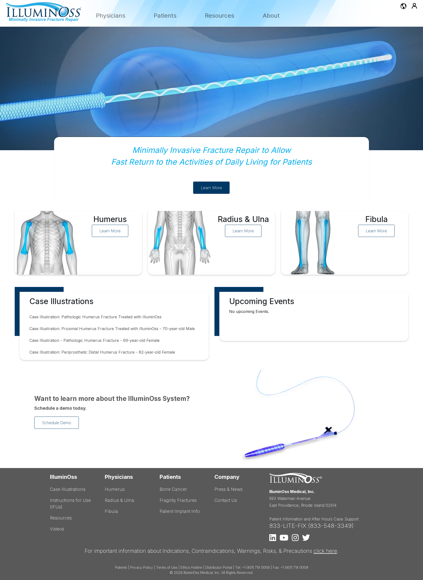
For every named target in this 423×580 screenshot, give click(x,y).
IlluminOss (63, 477)
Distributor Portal (218, 567)
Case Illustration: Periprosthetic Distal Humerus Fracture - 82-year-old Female (102, 352)
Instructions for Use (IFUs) (70, 503)
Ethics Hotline (191, 567)
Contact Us (225, 500)
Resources (219, 15)
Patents (121, 567)
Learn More (211, 187)
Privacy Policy (141, 567)
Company (226, 477)
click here (325, 551)
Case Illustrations (67, 489)
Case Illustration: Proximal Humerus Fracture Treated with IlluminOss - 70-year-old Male (112, 328)
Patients (165, 15)
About (271, 15)
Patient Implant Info (180, 511)
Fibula (111, 511)
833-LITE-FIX (287, 525)
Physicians (110, 15)
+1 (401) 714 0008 (256, 567)
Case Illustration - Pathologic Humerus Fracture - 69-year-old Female (94, 340)
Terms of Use (166, 567)
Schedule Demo (56, 422)
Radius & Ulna (119, 500)
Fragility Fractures (178, 500)
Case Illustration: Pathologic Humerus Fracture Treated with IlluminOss (95, 316)
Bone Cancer (173, 489)
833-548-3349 (331, 525)
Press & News (228, 489)
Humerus (115, 489)
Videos (57, 528)
